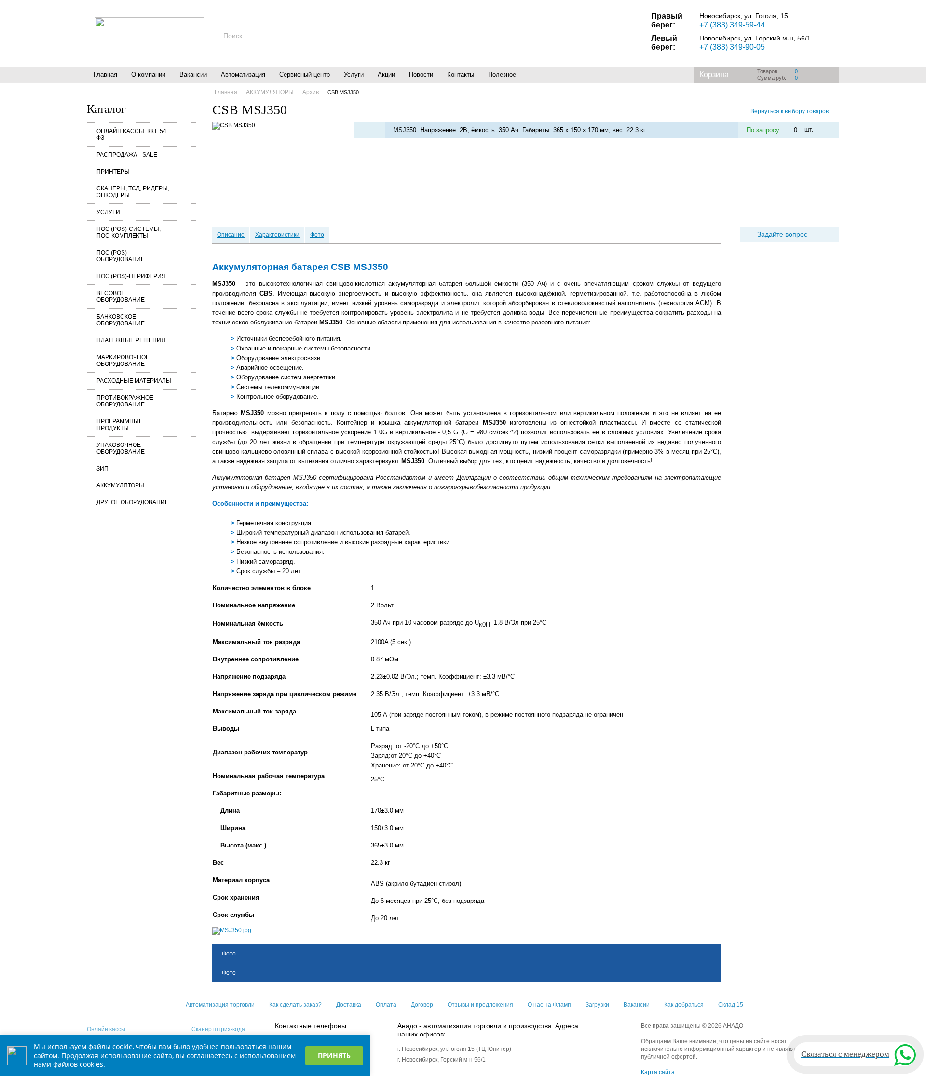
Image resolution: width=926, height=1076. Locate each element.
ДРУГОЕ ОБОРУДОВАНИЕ (132, 502)
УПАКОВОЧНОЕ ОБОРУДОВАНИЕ (120, 448)
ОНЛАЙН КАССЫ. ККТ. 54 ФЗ (131, 134)
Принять (334, 1055)
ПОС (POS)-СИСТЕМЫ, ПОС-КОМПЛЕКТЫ (128, 232)
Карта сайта (658, 1072)
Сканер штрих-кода (218, 1029)
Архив (310, 92)
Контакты (460, 74)
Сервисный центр (304, 74)
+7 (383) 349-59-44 (732, 25)
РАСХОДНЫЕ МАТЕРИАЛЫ (133, 380)
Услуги (354, 74)
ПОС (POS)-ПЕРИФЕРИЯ (131, 276)
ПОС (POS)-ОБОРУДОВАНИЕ (120, 256)
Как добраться (684, 1004)
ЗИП (102, 468)
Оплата (386, 1004)
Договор (422, 1004)
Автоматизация (243, 74)
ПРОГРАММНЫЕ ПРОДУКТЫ (119, 424)
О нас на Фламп (549, 1004)
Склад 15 (730, 1004)
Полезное (502, 74)
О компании (148, 74)
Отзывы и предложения (480, 1004)
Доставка (348, 1004)
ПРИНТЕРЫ (113, 171)
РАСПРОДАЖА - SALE (126, 154)
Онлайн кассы (106, 1029)
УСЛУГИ (108, 212)
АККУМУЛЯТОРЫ (120, 485)
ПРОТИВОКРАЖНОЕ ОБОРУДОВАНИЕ (124, 401)
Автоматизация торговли (220, 1004)
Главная (105, 74)
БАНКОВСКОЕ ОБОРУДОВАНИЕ (120, 320)
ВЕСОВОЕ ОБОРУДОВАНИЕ (120, 296)
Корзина (714, 74)
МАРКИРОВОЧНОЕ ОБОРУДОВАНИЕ (123, 360)
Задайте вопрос (782, 234)
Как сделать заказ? (295, 1004)
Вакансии (193, 74)
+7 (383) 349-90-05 (732, 47)
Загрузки (597, 1004)
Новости (421, 74)
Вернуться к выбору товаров (789, 111)
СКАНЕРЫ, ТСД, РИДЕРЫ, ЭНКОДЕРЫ (132, 192)
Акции (386, 74)
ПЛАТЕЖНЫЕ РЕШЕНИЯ (130, 340)
